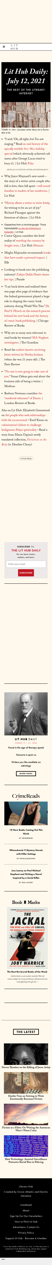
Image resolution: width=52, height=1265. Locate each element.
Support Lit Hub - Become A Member (26, 1238)
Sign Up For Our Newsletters (26, 1216)
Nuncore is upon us (26, 754)
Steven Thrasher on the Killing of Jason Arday (26, 1068)
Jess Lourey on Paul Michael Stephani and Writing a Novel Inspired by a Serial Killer (26, 874)
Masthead (26, 1204)
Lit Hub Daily (26, 458)
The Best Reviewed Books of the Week (27, 971)
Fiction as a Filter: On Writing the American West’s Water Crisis (26, 1129)
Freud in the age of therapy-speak (26, 747)
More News (25, 773)
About (26, 1210)
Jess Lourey (27, 882)
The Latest (26, 1032)
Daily (26, 739)
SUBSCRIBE (25, 573)
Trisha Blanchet (27, 858)
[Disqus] (26, 497)
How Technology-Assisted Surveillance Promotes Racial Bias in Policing (26, 1161)
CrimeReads (27, 838)
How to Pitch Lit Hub (26, 1221)
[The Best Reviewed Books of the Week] (27, 938)
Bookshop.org (24, 1249)
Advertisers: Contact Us (26, 1227)
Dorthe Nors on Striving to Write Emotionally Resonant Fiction (26, 1098)
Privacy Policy (26, 1232)
